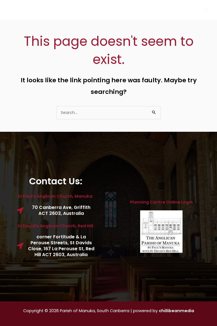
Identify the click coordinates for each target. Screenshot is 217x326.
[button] (161, 186)
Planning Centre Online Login (161, 202)
